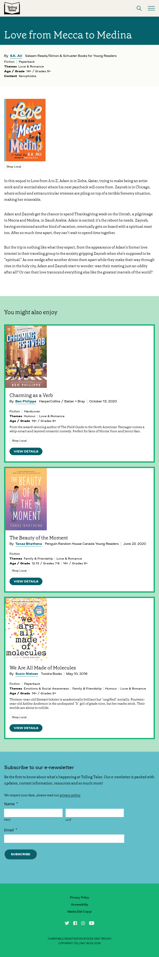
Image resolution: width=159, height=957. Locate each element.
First (7, 820)
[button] (139, 8)
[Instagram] (83, 923)
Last (69, 820)
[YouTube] (91, 923)
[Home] (12, 8)
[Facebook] (75, 923)
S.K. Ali (16, 56)
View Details (26, 451)
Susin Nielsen (26, 673)
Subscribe (20, 854)
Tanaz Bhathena (28, 544)
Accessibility (79, 904)
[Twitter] (67, 923)
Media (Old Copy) (79, 911)
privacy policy (70, 795)
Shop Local (13, 166)
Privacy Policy (79, 897)
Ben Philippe (25, 401)
